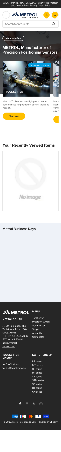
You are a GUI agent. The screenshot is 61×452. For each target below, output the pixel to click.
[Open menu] (6, 15)
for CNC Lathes (10, 364)
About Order (38, 325)
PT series (37, 361)
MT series (37, 365)
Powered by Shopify (48, 422)
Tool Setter (38, 318)
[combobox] (30, 24)
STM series (38, 380)
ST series (37, 376)
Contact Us (38, 336)
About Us (37, 333)
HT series (37, 387)
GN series (37, 391)
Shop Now (14, 116)
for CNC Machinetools (14, 368)
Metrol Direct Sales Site (24, 422)
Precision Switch (41, 321)
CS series (37, 369)
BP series (37, 372)
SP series (37, 384)
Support (36, 329)
